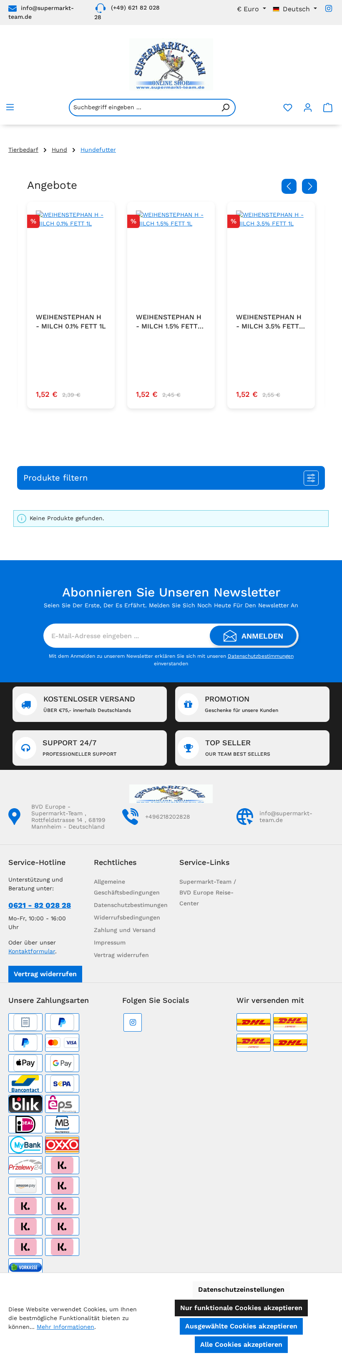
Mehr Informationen (65, 1326)
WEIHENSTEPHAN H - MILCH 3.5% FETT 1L (269, 322)
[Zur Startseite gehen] (171, 64)
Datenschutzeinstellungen (241, 1289)
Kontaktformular (31, 951)
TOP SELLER (237, 747)
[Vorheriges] (289, 186)
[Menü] (10, 107)
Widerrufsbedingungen (127, 917)
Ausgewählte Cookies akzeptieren (241, 1326)
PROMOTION (241, 703)
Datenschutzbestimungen (131, 905)
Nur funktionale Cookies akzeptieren (241, 1308)
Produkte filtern (55, 478)
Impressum (110, 942)
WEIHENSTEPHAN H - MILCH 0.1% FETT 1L (71, 321)
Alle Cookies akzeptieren (241, 1344)
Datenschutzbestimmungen (261, 656)
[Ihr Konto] (308, 107)
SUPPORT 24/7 (79, 747)
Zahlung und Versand (125, 930)
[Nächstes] (309, 186)
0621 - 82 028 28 (39, 905)
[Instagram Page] (328, 9)
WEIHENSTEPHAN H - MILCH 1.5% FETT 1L (168, 322)
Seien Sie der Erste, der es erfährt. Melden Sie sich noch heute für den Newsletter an (171, 605)
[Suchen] (226, 107)
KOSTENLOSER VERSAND (89, 703)
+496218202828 (167, 816)
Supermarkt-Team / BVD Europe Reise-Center (207, 892)
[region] (171, 311)
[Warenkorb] (328, 107)
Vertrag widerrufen (45, 974)
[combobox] (142, 107)
